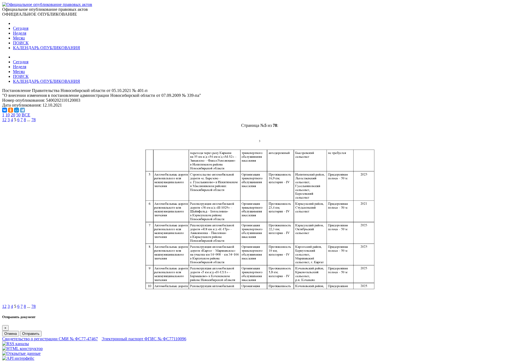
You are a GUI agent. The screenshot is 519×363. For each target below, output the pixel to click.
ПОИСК (21, 43)
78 (33, 119)
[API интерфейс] (18, 358)
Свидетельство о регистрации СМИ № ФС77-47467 (50, 338)
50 (18, 115)
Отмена (10, 334)
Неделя (19, 33)
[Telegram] (22, 110)
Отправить (30, 334)
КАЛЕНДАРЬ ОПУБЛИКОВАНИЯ (46, 47)
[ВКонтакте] (4, 110)
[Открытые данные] (21, 353)
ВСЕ (26, 115)
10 (7, 115)
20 (13, 115)
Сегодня (20, 28)
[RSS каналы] (15, 343)
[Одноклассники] (10, 110)
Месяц (19, 38)
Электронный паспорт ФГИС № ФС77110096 (144, 338)
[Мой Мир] (16, 110)
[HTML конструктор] (22, 348)
